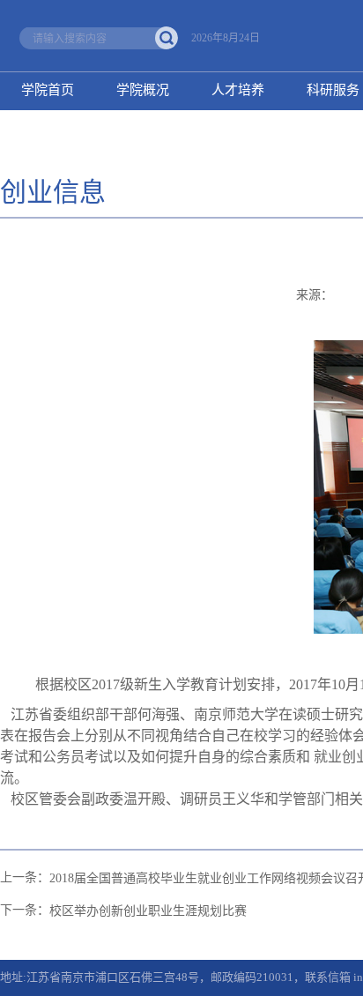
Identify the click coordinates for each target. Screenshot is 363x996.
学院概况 (142, 90)
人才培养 (237, 90)
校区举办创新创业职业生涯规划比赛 (148, 911)
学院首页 (47, 90)
